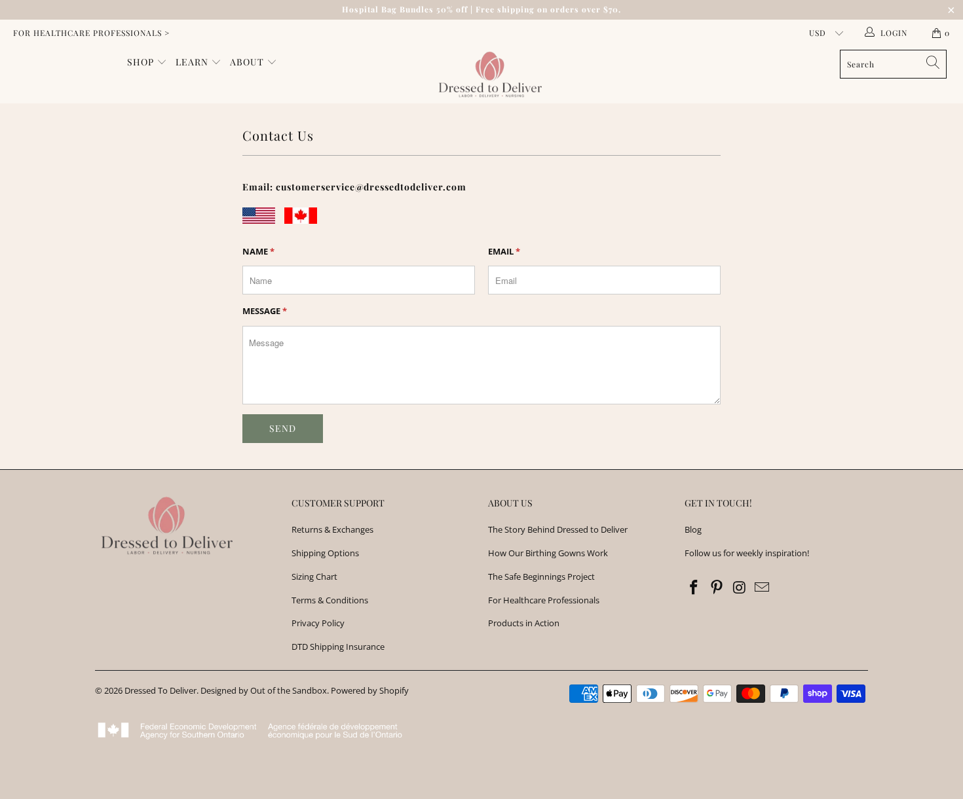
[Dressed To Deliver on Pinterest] (717, 587)
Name (258, 251)
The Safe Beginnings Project (541, 576)
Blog (693, 529)
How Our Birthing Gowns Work (548, 553)
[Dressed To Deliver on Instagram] (739, 587)
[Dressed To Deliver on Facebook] (694, 587)
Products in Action (523, 623)
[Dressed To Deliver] (487, 74)
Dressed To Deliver (160, 690)
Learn (193, 62)
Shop (142, 62)
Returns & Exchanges (332, 529)
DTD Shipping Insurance (338, 646)
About (248, 62)
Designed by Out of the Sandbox (263, 690)
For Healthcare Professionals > (91, 32)
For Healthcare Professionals (543, 600)
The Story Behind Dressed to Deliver (558, 529)
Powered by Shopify (370, 690)
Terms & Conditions (330, 600)
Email (504, 251)
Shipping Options (325, 553)
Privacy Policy (318, 623)
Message (264, 311)
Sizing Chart (314, 576)
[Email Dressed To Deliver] (762, 587)
